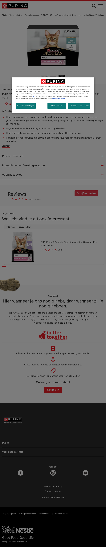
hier (34, 96)
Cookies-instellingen (25, 106)
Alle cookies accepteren (79, 106)
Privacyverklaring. (58, 98)
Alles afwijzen (56, 106)
